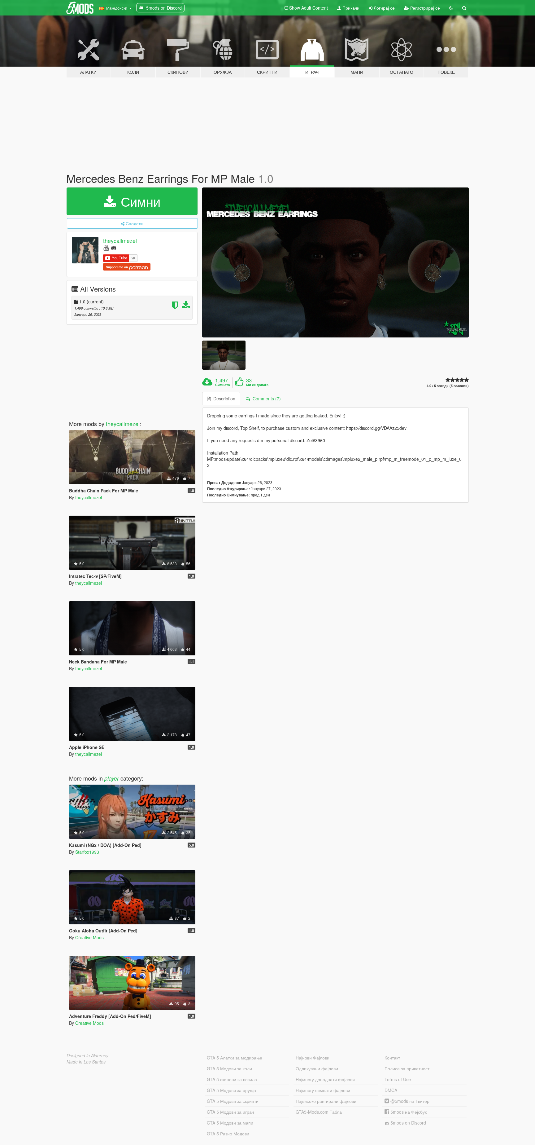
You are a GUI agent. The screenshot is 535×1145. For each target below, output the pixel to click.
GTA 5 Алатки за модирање (234, 1058)
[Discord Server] (113, 247)
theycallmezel (120, 240)
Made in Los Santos (86, 1062)
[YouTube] (106, 247)
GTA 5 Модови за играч (230, 1112)
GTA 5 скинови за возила (232, 1079)
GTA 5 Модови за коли (229, 1068)
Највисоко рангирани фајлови (326, 1101)
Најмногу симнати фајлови (323, 1090)
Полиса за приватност (407, 1068)
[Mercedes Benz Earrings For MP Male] (335, 262)
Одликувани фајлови (317, 1068)
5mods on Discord (407, 1123)
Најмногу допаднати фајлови (325, 1079)
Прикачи (350, 8)
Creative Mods (89, 937)
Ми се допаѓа (257, 385)
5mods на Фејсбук (408, 1112)
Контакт (392, 1058)
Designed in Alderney (87, 1055)
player (111, 778)
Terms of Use (398, 1079)
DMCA (391, 1090)
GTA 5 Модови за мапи (230, 1123)
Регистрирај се (424, 8)
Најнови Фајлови (312, 1058)
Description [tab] (223, 398)
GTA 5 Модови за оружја (231, 1090)
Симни (138, 201)
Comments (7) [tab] (265, 398)
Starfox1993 (87, 852)
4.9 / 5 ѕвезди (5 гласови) (448, 385)
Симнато (222, 385)
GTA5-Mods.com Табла (319, 1112)
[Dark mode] (451, 7)
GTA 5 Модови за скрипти (233, 1101)
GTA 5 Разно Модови (228, 1133)
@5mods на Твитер (409, 1101)
